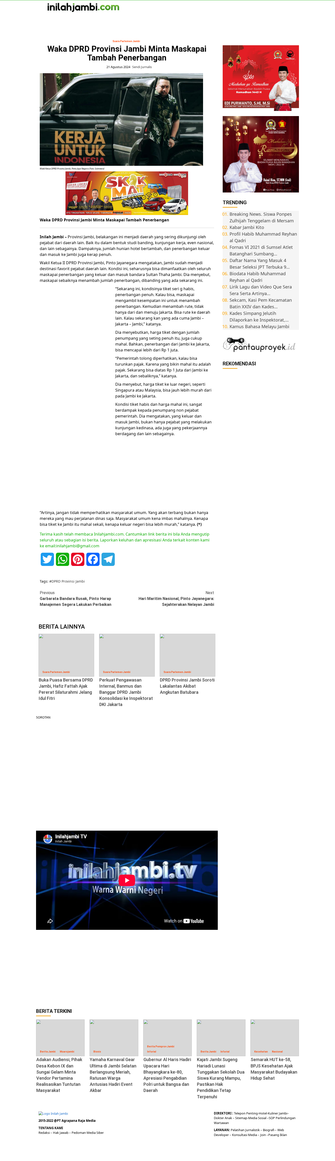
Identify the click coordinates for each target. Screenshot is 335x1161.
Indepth (172, 20)
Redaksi (45, 1132)
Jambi (41, 20)
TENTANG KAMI (51, 1128)
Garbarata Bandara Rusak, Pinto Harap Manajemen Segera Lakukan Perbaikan (75, 598)
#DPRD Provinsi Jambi (67, 581)
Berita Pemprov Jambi (160, 1046)
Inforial (151, 1051)
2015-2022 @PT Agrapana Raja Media (67, 1120)
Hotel (263, 1113)
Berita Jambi (48, 1051)
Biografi (269, 1130)
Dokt (217, 1118)
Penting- (252, 1113)
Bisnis (97, 1051)
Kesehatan (261, 1051)
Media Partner (215, 20)
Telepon (239, 1113)
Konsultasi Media (245, 1135)
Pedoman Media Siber (88, 1132)
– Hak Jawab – (61, 1132)
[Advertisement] (76, 361)
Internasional (90, 20)
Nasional (62, 20)
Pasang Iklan (277, 1135)
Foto (190, 20)
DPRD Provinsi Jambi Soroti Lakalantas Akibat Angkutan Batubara (187, 686)
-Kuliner (272, 1113)
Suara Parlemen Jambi (126, 41)
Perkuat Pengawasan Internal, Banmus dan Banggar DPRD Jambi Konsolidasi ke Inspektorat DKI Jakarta (126, 692)
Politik (151, 20)
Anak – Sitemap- (236, 1118)
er (222, 1118)
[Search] (296, 20)
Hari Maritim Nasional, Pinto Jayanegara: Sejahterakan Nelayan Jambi (176, 598)
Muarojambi (67, 1051)
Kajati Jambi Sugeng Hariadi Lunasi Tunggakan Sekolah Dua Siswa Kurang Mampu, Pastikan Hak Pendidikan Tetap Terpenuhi (221, 1078)
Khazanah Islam (123, 20)
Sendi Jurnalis (142, 67)
